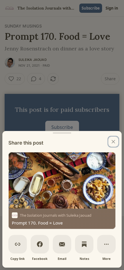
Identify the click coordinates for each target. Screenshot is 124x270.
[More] (106, 244)
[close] (113, 141)
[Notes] (84, 244)
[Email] (62, 244)
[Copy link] (17, 244)
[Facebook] (40, 244)
